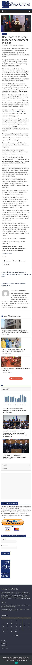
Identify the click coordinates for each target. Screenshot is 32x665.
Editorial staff (4, 643)
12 (29, 623)
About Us (3, 640)
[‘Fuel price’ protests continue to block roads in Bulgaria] (11, 357)
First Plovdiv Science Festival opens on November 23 (13, 284)
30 (16, 632)
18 (24, 626)
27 (3, 632)
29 (11, 632)
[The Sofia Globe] (2, 11)
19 (29, 626)
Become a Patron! (7, 253)
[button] (16, 389)
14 (7, 626)
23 (16, 629)
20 (3, 629)
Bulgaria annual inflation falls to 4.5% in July (14, 411)
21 (7, 629)
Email (3, 539)
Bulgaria (5, 34)
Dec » (17, 635)
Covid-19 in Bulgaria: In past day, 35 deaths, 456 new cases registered (13, 350)
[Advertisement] (16, 486)
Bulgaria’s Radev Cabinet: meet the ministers (14, 458)
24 (20, 629)
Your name (4, 546)
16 (16, 626)
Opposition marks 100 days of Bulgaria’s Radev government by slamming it (15, 434)
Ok (16, 662)
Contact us (3, 645)
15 (11, 626)
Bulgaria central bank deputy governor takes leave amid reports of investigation (15, 331)
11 (24, 623)
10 (20, 623)
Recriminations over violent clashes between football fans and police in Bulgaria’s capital (16, 274)
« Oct (14, 635)
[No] (30, 660)
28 (7, 632)
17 (20, 626)
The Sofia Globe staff (18, 45)
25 (24, 629)
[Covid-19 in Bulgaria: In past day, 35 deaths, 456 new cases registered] (11, 338)
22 (11, 629)
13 (3, 626)
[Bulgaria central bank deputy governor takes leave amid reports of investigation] (11, 319)
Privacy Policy (4, 648)
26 (29, 629)
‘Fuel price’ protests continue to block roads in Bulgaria (16, 369)
